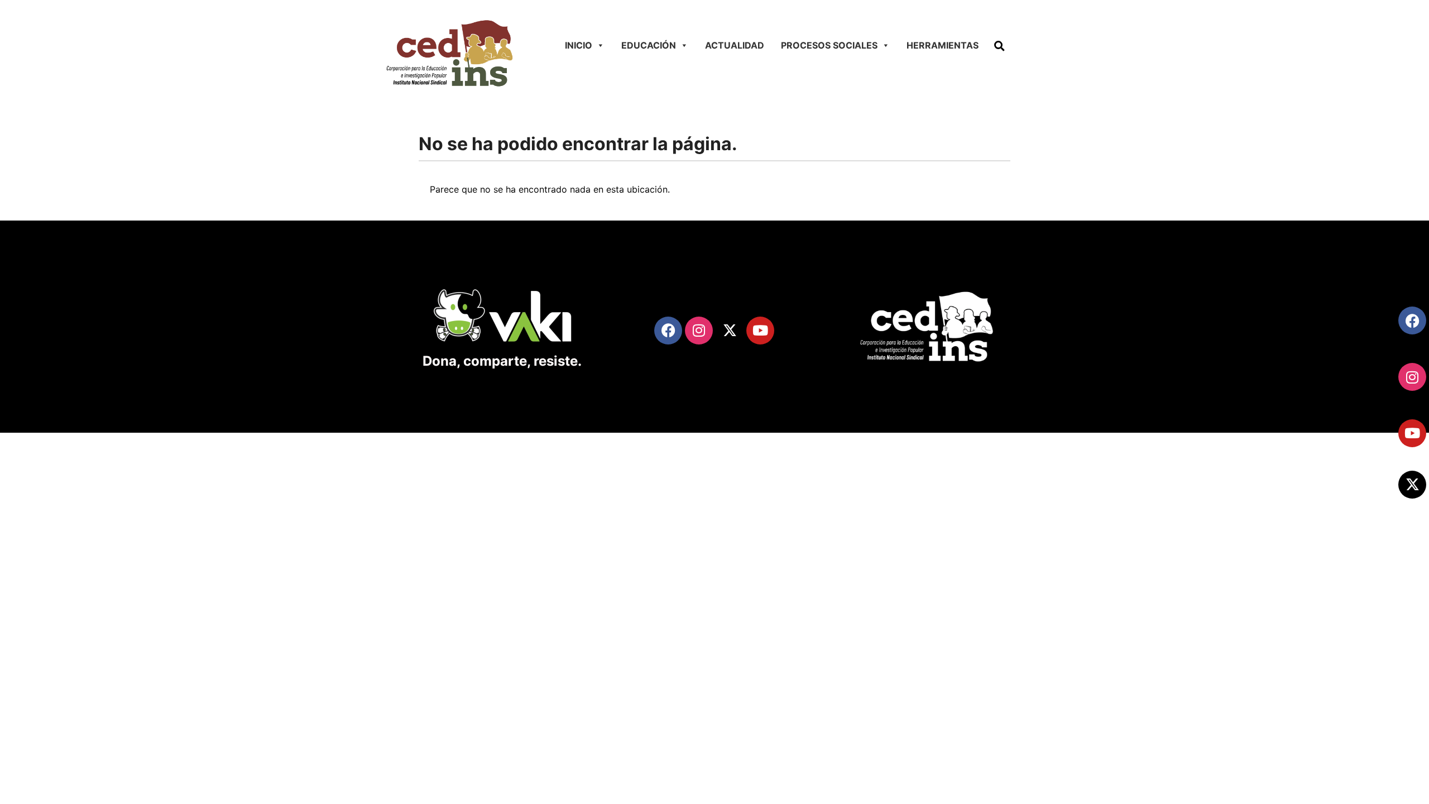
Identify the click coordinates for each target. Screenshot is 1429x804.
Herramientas (943, 45)
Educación (648, 45)
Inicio (578, 45)
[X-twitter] (1412, 485)
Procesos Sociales (829, 45)
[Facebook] (1412, 320)
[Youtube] (1412, 433)
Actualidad (734, 45)
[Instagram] (1412, 377)
